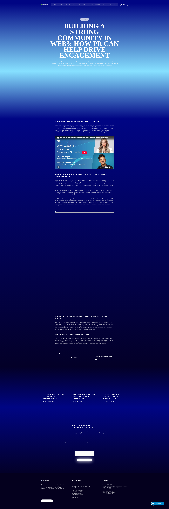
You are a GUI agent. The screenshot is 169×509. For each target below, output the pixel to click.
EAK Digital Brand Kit (80, 500)
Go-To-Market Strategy (77, 487)
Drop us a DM (158, 503)
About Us (105, 4)
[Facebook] (59, 501)
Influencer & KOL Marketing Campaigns (81, 486)
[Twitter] (62, 501)
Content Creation (75, 489)
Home (54, 4)
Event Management (76, 496)
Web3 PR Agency (75, 484)
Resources (113, 4)
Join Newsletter (83, 460)
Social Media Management (77, 490)
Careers (97, 4)
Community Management (77, 494)
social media (103, 182)
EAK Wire (90, 4)
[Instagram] (65, 501)
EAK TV (74, 4)
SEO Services (75, 497)
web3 (83, 125)
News (73, 498)
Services (60, 4)
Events (67, 4)
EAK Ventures (82, 4)
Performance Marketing (77, 493)
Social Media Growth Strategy (78, 491)
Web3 (107, 338)
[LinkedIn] (68, 501)
